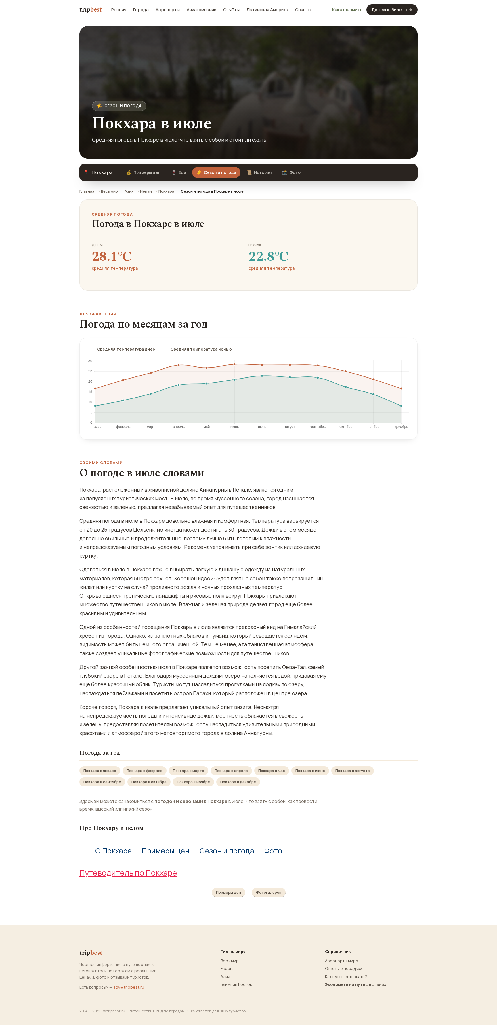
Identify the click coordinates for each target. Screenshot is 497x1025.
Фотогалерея (268, 892)
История (259, 172)
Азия (129, 191)
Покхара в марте (188, 770)
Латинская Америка (267, 10)
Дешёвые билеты (392, 9)
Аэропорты (168, 10)
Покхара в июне (310, 770)
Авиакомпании (201, 10)
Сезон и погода (227, 851)
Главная (86, 191)
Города (141, 10)
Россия (118, 10)
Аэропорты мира (341, 960)
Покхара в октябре (149, 781)
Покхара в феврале (145, 770)
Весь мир (109, 191)
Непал (146, 191)
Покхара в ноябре (193, 781)
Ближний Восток (236, 984)
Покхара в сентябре (102, 781)
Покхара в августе (352, 770)
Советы (303, 10)
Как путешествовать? (346, 976)
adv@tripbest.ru (128, 987)
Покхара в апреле (231, 770)
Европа (228, 968)
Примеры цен (143, 172)
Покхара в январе (99, 770)
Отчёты (231, 10)
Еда (178, 172)
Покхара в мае (271, 770)
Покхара (166, 191)
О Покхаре (113, 851)
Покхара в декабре (238, 781)
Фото (291, 172)
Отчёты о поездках (343, 968)
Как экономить (347, 9)
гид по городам (170, 1010)
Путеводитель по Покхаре (128, 872)
